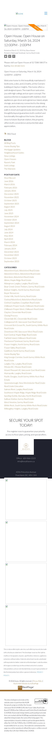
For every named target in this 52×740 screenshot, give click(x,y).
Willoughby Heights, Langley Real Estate (21, 408)
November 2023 (11, 255)
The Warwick (9, 168)
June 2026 (8, 181)
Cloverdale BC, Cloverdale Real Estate (20, 318)
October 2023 (10, 258)
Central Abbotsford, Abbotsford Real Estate (23, 299)
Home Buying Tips (12, 146)
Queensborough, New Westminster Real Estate (24, 383)
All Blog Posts (10, 143)
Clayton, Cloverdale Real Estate (17, 312)
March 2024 (9, 242)
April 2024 (8, 239)
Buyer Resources (11, 293)
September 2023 (11, 261)
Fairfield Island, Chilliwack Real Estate (20, 338)
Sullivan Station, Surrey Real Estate (19, 399)
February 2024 (10, 245)
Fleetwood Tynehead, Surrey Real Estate (25, 53)
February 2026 (10, 187)
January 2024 (10, 248)
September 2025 (11, 203)
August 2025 (9, 207)
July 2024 (8, 229)
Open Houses (10, 159)
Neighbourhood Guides (14, 152)
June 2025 (8, 213)
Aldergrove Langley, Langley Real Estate (21, 283)
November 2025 (11, 197)
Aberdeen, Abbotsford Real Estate (19, 277)
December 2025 (11, 194)
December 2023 (11, 252)
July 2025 (8, 210)
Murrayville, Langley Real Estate (18, 373)
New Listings (9, 156)
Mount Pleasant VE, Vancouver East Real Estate (24, 370)
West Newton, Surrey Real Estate (18, 402)
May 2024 (8, 235)
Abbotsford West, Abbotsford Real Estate (22, 274)
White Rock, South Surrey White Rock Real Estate (25, 405)
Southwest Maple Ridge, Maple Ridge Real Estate (25, 392)
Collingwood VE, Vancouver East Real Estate (23, 322)
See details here (18, 65)
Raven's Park (9, 162)
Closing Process (11, 315)
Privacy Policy (37, 681)
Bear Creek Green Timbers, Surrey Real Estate (24, 286)
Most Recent (10, 178)
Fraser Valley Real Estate (15, 347)
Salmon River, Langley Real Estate (18, 389)
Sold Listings (9, 165)
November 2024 (11, 216)
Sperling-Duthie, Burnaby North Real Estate (23, 396)
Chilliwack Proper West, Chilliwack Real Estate (24, 309)
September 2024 (11, 223)
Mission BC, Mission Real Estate (18, 367)
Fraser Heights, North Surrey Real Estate (22, 344)
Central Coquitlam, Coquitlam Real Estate (22, 302)
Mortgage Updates (12, 149)
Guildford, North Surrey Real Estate (19, 351)
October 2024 (10, 219)
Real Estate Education (13, 386)
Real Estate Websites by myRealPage (26, 684)
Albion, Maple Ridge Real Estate (17, 280)
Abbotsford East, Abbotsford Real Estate (22, 270)
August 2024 (9, 226)
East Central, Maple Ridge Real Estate (20, 334)
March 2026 (9, 184)
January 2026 (10, 190)
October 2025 (10, 200)
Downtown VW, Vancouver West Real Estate (23, 331)
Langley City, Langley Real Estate (18, 363)
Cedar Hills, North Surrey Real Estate (20, 296)
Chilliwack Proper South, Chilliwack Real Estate (24, 306)
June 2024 (8, 232)
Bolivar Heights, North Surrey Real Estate (22, 290)
